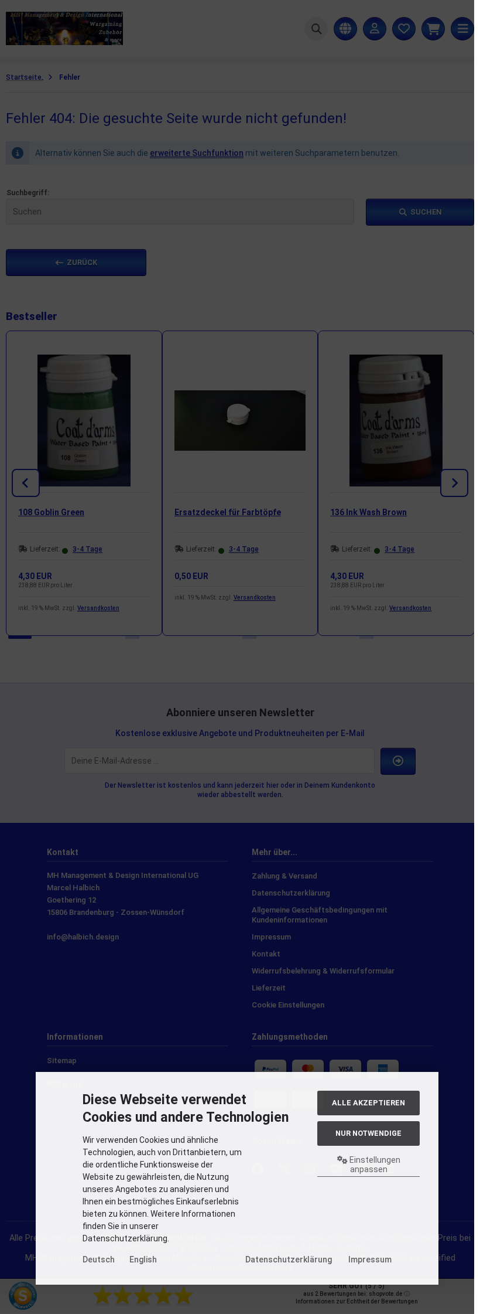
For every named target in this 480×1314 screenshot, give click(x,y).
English (143, 1259)
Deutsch (99, 1259)
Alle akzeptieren (368, 1102)
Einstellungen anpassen (374, 1164)
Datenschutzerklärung (288, 1259)
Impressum (370, 1259)
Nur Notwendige (368, 1133)
